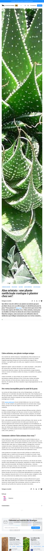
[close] (43, 1)
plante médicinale (28, 286)
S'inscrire (40, 5)
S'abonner (36, 527)
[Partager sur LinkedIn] (37, 301)
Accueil (19, 7)
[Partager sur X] (34, 301)
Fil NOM (13, 546)
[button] (25, 5)
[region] (21, 5)
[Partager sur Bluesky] (41, 300)
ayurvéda (21, 286)
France (19, 12)
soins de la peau (36, 286)
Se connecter (33, 5)
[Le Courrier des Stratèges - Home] (10, 5)
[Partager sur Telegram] (39, 301)
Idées (19, 14)
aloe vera (18, 308)
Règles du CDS (21, 20)
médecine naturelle (6, 286)
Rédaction (11, 498)
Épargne (20, 16)
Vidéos (19, 18)
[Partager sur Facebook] (32, 301)
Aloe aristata (14, 286)
